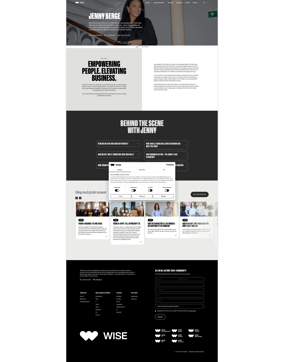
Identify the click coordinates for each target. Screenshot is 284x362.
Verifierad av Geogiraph (181, 351)
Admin (97, 307)
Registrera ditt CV (120, 307)
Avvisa (120, 196)
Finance (98, 315)
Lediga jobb (179, 3)
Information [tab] (142, 169)
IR (116, 309)
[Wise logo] (80, 3)
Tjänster (147, 3)
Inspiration (171, 3)
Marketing (98, 309)
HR (96, 312)
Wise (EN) (118, 312)
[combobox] (156, 290)
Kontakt (195, 3)
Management (99, 296)
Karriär (118, 302)
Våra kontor (134, 299)
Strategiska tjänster (85, 302)
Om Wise (187, 3)
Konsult (82, 296)
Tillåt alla (163, 196)
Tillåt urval (142, 196)
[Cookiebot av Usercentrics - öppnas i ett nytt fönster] (167, 165)
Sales (97, 299)
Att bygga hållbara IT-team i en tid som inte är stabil (197, 225)
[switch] (134, 190)
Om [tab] (164, 169)
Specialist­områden (103, 292)
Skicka (160, 317)
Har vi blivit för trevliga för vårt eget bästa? (161, 225)
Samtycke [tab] (119, 169)
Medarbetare (134, 296)
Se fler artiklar (199, 194)
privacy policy (192, 311)
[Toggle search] (204, 3)
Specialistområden (159, 3)
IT (96, 302)
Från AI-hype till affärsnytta (92, 224)
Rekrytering (83, 299)
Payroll (97, 304)
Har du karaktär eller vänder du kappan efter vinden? (126, 225)
